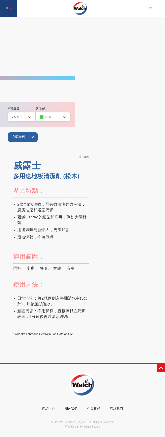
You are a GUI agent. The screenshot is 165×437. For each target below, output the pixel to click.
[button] (151, 8)
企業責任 (93, 408)
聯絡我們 (116, 408)
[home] (80, 8)
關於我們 (71, 408)
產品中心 (48, 408)
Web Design (72, 426)
